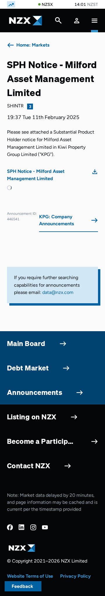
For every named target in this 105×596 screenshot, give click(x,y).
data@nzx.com (58, 292)
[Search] (58, 21)
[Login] (77, 20)
